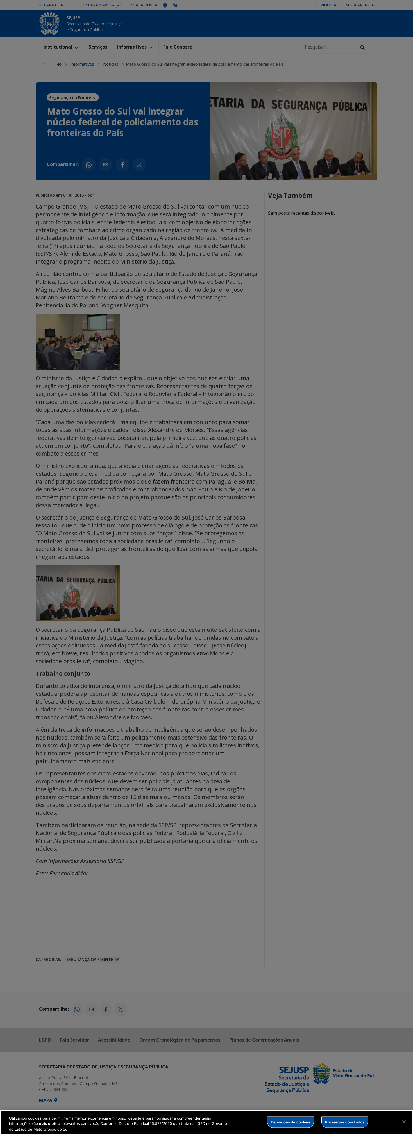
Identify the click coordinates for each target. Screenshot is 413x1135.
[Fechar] (404, 1122)
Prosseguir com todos (344, 1122)
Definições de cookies (290, 1122)
